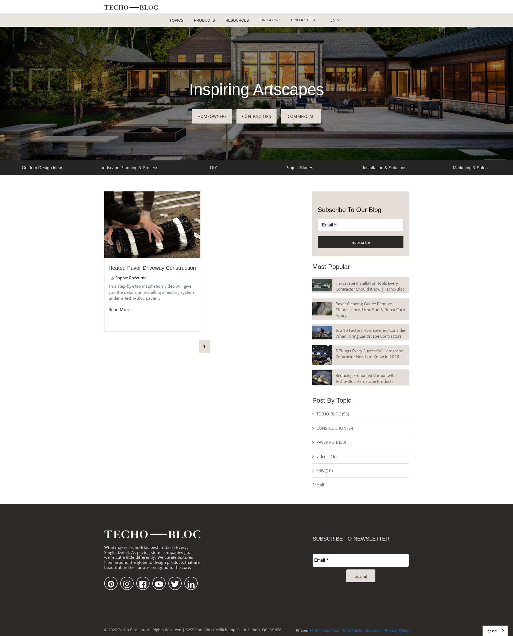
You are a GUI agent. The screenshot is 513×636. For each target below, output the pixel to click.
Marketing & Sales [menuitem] (470, 167)
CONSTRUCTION (335, 428)
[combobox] (495, 631)
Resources (237, 20)
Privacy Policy (397, 630)
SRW (324, 470)
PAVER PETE (331, 442)
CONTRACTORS (256, 116)
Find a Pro (269, 20)
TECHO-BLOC (332, 414)
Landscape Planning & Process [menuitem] (128, 167)
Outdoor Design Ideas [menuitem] (42, 167)
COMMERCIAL (301, 116)
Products (204, 20)
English (491, 631)
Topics (176, 20)
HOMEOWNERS (212, 116)
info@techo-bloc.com (362, 630)
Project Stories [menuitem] (299, 167)
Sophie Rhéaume (130, 277)
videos (326, 456)
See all (318, 484)
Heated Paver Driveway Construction (152, 268)
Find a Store (304, 20)
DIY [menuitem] (213, 167)
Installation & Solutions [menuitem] (384, 167)
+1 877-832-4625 (324, 630)
